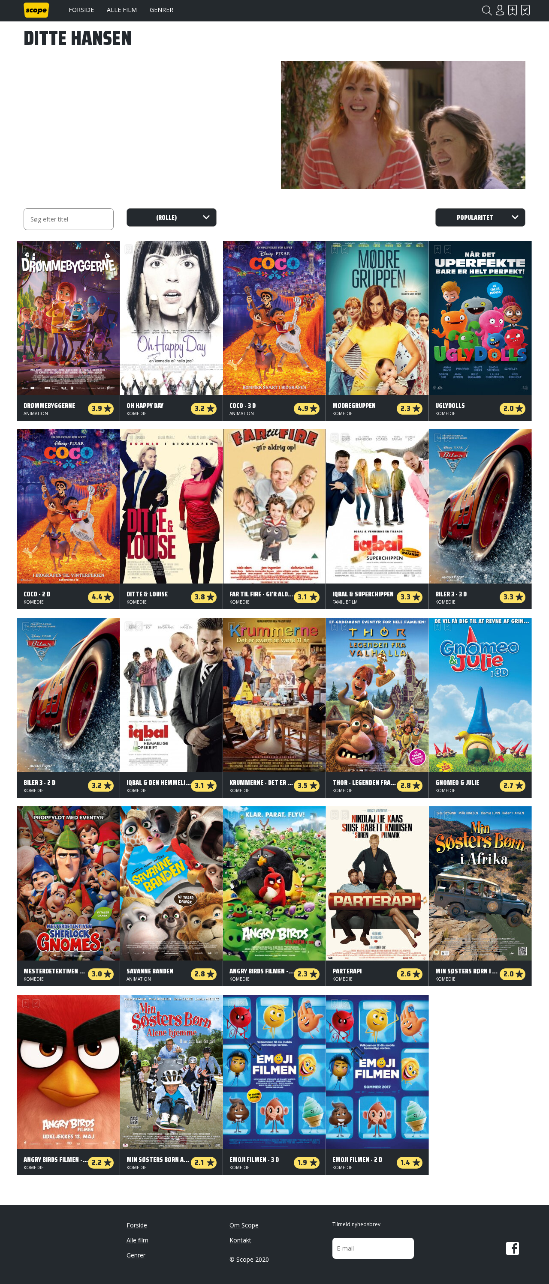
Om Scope (244, 1225)
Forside (81, 10)
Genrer (161, 10)
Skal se (512, 10)
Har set (525, 10)
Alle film (122, 10)
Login (499, 10)
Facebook (512, 1248)
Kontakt (240, 1240)
